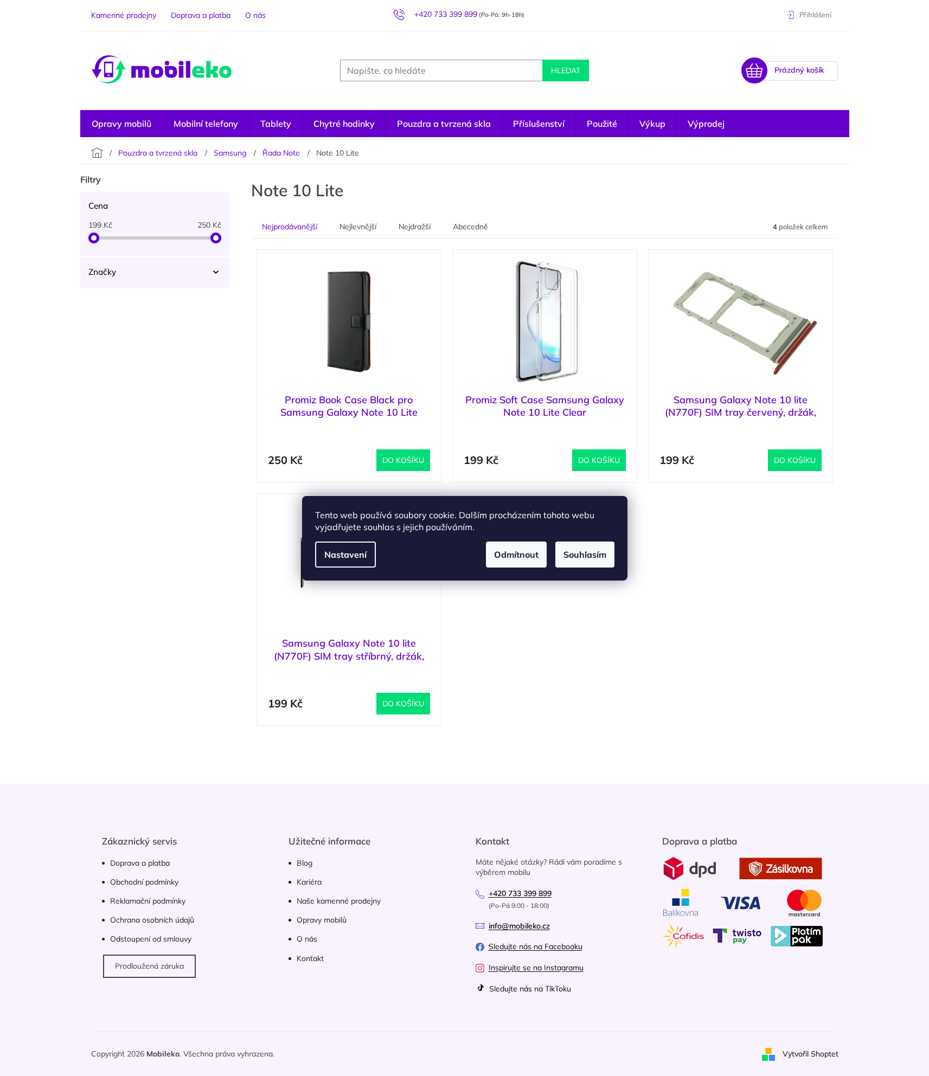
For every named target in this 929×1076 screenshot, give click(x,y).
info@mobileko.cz (519, 926)
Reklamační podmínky (147, 901)
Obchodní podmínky (144, 882)
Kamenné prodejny (123, 15)
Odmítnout (516, 554)
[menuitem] (706, 123)
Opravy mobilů (322, 920)
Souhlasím (584, 554)
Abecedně (470, 226)
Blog (304, 863)
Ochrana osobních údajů (152, 920)
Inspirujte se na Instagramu (536, 967)
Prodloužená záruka (149, 966)
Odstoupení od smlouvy (150, 939)
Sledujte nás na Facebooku (535, 946)
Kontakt (310, 958)
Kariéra (309, 882)
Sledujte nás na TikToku (529, 989)
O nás (255, 15)
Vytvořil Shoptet (810, 1053)
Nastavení (345, 554)
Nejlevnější (357, 226)
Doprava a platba (200, 15)
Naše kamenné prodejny (339, 901)
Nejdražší (415, 226)
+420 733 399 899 (520, 893)
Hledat (565, 70)
